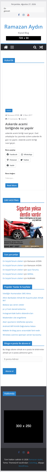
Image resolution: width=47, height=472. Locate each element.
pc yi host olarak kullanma (14, 309)
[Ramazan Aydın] (6, 47)
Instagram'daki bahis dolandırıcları (18, 313)
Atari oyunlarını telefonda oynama (18, 322)
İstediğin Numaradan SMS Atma (17, 293)
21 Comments (12, 119)
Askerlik (24, 119)
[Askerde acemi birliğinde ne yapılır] (23, 85)
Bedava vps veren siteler (13, 305)
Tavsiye (8, 110)
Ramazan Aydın (23, 26)
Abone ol (9, 371)
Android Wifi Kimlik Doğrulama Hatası (19, 326)
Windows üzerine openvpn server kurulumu (22, 335)
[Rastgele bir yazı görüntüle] (41, 47)
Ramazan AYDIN (13, 115)
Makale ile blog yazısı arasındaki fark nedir (21, 330)
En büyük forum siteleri (13, 261)
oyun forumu (33, 269)
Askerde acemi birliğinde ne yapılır (19, 126)
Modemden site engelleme (14, 317)
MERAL (30, 274)
